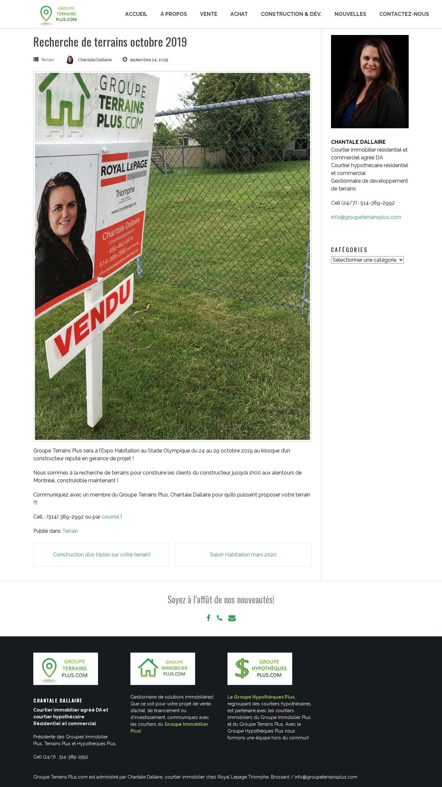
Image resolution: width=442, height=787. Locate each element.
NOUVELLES (350, 14)
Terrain (47, 59)
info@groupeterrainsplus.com (366, 217)
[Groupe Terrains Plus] (59, 14)
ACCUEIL (136, 14)
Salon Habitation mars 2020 (243, 555)
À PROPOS (173, 14)
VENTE (208, 14)
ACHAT (239, 14)
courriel (110, 517)
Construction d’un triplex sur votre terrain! (101, 555)
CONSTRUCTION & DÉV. (291, 14)
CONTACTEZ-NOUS (404, 14)
